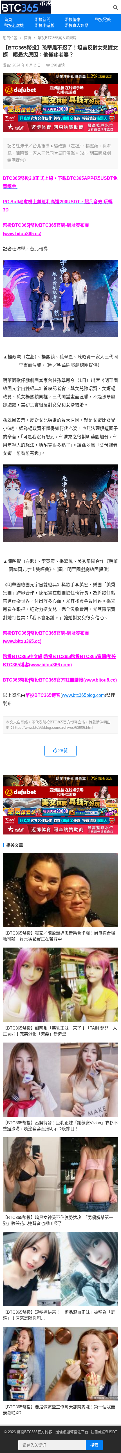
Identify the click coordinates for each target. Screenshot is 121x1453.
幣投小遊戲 (44, 25)
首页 (27, 38)
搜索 (94, 1445)
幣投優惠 (72, 19)
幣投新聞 (42, 19)
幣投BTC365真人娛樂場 (57, 38)
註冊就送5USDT (104, 1432)
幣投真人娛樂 (76, 25)
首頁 (8, 19)
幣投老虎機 (14, 25)
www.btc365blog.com (83, 695)
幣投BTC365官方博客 (34, 1432)
